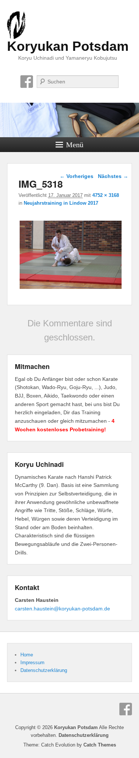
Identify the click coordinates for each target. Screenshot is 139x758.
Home (26, 655)
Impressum (32, 662)
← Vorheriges (76, 176)
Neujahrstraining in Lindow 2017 (61, 203)
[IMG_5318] (71, 289)
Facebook (26, 81)
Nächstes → (113, 176)
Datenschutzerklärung (43, 670)
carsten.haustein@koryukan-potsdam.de (62, 609)
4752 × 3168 (105, 195)
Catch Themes (99, 745)
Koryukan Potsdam (68, 46)
